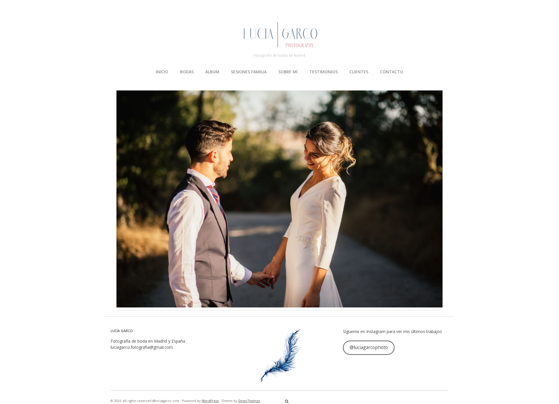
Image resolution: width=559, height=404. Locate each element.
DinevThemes (249, 400)
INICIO (162, 71)
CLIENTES (358, 71)
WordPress (210, 400)
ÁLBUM (212, 71)
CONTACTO (391, 71)
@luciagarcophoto (369, 347)
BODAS (187, 71)
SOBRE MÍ (288, 71)
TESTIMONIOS (323, 71)
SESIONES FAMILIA (249, 71)
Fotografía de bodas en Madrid (279, 55)
